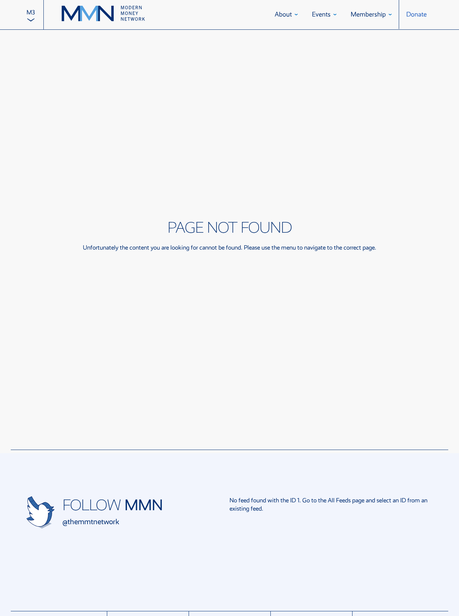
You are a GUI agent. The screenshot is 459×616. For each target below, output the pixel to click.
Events (321, 14)
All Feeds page (346, 500)
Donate (416, 14)
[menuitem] (30, 14)
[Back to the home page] (103, 14)
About (283, 14)
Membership (368, 14)
